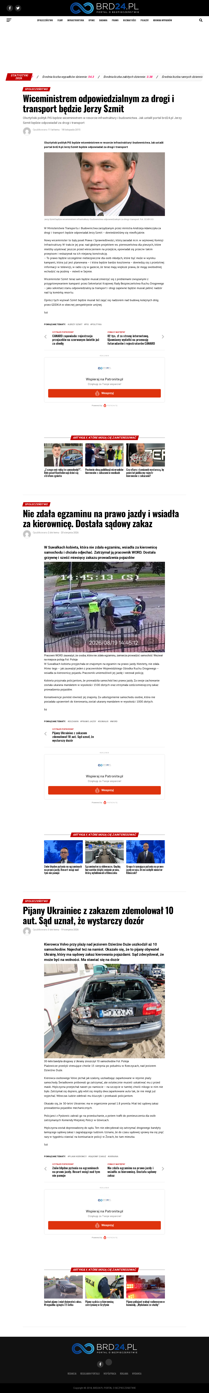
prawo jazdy (88, 721)
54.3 (38, 76)
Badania (103, 20)
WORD (114, 721)
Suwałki (103, 721)
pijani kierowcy (78, 1157)
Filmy (60, 20)
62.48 (155, 76)
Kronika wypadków (162, 20)
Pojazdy (145, 20)
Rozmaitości (129, 20)
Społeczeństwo (45, 20)
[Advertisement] (104, 49)
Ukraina (113, 1157)
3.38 (96, 76)
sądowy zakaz (98, 1157)
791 (199, 76)
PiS (87, 324)
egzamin (74, 721)
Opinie (91, 20)
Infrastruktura (75, 20)
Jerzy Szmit (75, 324)
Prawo (115, 20)
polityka (97, 324)
